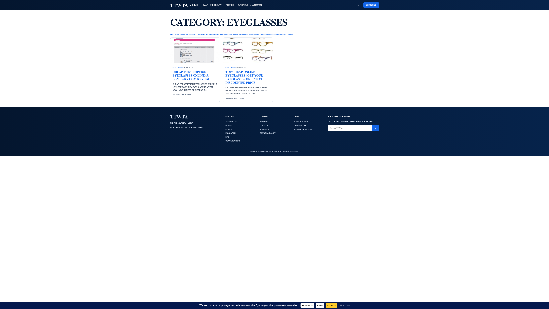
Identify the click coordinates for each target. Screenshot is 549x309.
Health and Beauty (212, 5)
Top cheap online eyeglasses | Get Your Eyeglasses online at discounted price (244, 77)
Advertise (264, 129)
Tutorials (243, 5)
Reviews (229, 129)
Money (228, 126)
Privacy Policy (301, 122)
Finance (230, 5)
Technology (231, 122)
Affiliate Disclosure (304, 129)
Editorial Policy (268, 133)
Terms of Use (300, 126)
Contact (264, 126)
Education (230, 133)
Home (195, 5)
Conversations (232, 141)
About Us (257, 5)
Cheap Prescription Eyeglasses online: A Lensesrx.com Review (191, 75)
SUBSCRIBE (371, 5)
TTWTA (179, 5)
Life (227, 137)
